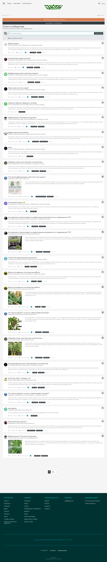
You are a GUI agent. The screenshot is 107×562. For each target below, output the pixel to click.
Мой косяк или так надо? (18, 88)
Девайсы (26, 511)
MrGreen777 (11, 75)
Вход (103, 3)
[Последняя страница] (56, 472)
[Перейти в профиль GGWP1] (5, 89)
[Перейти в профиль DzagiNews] (5, 178)
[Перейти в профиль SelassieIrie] (5, 59)
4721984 (10, 134)
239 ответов (22, 372)
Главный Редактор (90, 503)
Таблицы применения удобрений (10, 522)
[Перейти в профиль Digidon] (5, 379)
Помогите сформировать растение (22, 258)
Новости (6, 501)
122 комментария (23, 455)
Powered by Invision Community (53, 558)
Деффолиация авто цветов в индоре (23, 73)
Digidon (10, 380)
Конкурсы (7, 514)
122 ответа (21, 126)
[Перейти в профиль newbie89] (5, 409)
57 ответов (22, 226)
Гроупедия (17, 3)
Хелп (10, 147)
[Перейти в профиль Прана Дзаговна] (5, 218)
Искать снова (98, 33)
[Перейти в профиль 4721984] (5, 133)
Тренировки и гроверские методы (32, 45)
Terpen (10, 163)
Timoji (10, 104)
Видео (6, 508)
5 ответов (18, 67)
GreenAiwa (11, 259)
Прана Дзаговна (12, 219)
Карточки (26, 178)
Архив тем (29, 410)
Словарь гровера (9, 519)
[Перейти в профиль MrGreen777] (5, 74)
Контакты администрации (92, 501)
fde (9, 45)
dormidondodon (12, 204)
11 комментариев (25, 196)
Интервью (7, 506)
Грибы (26, 514)
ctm (9, 365)
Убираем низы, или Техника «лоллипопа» (25, 162)
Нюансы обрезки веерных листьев (22, 103)
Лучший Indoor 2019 (30, 380)
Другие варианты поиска (15, 38)
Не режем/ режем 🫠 (16, 202)
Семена (26, 506)
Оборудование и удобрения (32, 508)
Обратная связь (62, 550)
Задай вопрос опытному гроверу (37, 60)
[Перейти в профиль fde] (5, 44)
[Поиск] (99, 3)
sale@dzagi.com (69, 501)
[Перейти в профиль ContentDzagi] (5, 118)
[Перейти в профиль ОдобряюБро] (5, 422)
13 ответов (22, 415)
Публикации (26, 3)
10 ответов (22, 97)
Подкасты (47, 508)
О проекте (53, 550)
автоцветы (12, 408)
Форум (9, 3)
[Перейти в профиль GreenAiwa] (5, 258)
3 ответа (22, 211)
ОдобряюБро (12, 423)
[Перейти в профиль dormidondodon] (5, 203)
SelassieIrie (11, 60)
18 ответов (23, 171)
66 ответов (22, 402)
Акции (6, 516)
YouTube (46, 503)
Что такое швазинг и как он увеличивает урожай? (28, 313)
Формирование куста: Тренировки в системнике (28, 364)
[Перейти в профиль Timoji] (5, 104)
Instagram (47, 506)
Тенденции (7, 503)
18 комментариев (24, 357)
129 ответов (20, 52)
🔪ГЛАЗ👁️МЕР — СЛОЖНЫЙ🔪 (53, 23)
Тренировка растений (33, 234)
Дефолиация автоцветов (18, 132)
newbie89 (10, 410)
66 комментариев (24, 332)
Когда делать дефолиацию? (19, 58)
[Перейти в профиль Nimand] (5, 273)
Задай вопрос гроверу (30, 519)
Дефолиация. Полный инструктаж (22, 118)
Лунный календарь (29, 516)
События (6, 511)
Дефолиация (13, 43)
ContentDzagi (12, 119)
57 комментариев (24, 251)
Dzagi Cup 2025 (28, 521)
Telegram (47, 501)
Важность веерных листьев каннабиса (24, 272)
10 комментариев (24, 306)
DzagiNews (11, 178)
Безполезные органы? (17, 422)
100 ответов (23, 387)
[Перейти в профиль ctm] (5, 364)
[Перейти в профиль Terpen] (5, 163)
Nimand (10, 274)
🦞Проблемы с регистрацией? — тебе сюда (53, 19)
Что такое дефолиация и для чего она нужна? (27, 177)
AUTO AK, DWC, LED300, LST (19, 378)
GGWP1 (10, 89)
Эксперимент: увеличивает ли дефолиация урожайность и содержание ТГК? (39, 217)
